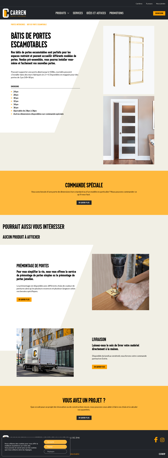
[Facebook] (156, 439)
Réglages (50, 451)
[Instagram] (162, 440)
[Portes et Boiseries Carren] (14, 13)
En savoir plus (84, 203)
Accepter (50, 442)
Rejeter (50, 447)
